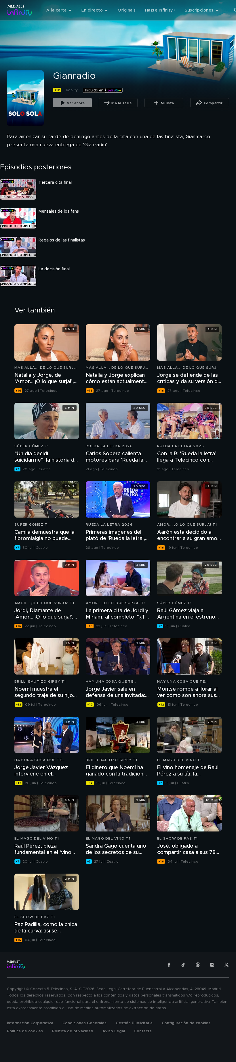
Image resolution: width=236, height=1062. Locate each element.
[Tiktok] (183, 964)
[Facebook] (169, 964)
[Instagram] (212, 964)
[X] (226, 964)
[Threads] (197, 964)
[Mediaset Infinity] (20, 10)
